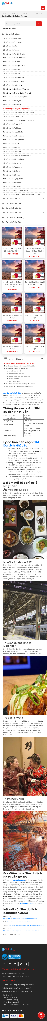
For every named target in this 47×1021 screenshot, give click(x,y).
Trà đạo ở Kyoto (14, 378)
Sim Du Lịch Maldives (12, 183)
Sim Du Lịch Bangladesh (13, 140)
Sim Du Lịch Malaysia (12, 101)
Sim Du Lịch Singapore (13, 116)
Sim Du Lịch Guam (11, 143)
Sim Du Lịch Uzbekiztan (13, 136)
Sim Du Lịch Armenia (12, 163)
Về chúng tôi (7, 995)
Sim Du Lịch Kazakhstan (13, 132)
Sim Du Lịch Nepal (11, 50)
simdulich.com (19, 880)
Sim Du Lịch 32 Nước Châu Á (15, 58)
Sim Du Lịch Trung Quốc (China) (17, 93)
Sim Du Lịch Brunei (11, 62)
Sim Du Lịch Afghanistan (13, 159)
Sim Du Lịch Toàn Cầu (12, 222)
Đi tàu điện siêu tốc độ (16, 373)
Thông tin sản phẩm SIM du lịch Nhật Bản (20, 363)
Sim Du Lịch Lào (10, 46)
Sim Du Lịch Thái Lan (12, 104)
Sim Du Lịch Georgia (12, 151)
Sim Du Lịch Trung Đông (13, 217)
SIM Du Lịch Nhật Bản (21, 443)
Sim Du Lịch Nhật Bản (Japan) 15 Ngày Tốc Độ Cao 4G (12, 284)
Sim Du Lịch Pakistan (12, 128)
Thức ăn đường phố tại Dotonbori (20, 376)
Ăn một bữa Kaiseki (15, 371)
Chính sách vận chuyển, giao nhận (15, 1004)
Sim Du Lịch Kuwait (11, 147)
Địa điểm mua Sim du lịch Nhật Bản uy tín (20, 384)
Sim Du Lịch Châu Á (32, 13)
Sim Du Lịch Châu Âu (11, 199)
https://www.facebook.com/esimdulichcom (20, 918)
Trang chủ (6, 13)
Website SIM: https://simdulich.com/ (16, 988)
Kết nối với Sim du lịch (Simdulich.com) (19, 386)
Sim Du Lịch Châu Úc (11, 208)
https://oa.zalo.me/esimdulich (18, 922)
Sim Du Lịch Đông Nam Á (14, 66)
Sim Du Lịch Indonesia (12, 85)
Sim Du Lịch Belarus (11, 171)
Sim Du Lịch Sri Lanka (12, 42)
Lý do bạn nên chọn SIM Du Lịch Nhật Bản (20, 366)
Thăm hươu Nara (14, 381)
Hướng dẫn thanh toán (11, 1002)
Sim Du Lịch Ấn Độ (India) (14, 54)
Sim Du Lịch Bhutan (11, 175)
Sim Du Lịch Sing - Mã (12, 124)
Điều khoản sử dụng (10, 1000)
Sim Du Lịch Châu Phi (11, 213)
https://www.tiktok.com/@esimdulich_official (26, 925)
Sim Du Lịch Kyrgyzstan (13, 179)
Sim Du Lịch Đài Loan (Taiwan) (16, 89)
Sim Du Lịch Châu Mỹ (11, 203)
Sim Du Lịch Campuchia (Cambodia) (18, 112)
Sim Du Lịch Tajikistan (12, 186)
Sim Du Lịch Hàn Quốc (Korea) (16, 97)
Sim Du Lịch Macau (11, 73)
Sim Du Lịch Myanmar (12, 69)
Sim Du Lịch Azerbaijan (13, 167)
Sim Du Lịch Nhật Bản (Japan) (16, 108)
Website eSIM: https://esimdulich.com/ (17, 991)
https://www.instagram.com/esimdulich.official (21, 931)
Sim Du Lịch (17, 13)
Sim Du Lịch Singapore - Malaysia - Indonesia (22, 194)
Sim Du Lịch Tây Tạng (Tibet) (15, 190)
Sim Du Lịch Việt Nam (12, 38)
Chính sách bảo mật (10, 997)
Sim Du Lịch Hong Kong (13, 77)
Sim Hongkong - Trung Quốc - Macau (19, 120)
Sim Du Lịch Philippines (13, 81)
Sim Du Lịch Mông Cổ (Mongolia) (17, 155)
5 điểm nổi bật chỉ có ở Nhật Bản (17, 368)
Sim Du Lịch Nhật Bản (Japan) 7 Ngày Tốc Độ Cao (35, 251)
